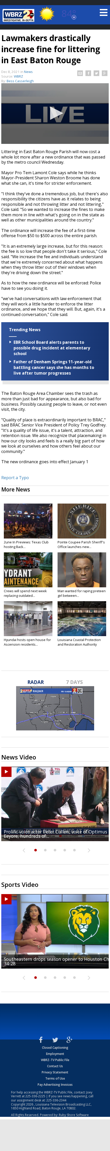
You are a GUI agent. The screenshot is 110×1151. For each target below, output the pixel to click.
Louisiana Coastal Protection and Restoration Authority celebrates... (79, 644)
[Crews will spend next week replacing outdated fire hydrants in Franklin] (28, 569)
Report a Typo (15, 477)
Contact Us (55, 1066)
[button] (55, 113)
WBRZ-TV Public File (55, 1060)
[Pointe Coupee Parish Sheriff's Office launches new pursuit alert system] (82, 521)
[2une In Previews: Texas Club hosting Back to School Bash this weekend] (28, 521)
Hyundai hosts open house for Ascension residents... (27, 642)
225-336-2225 (35, 1096)
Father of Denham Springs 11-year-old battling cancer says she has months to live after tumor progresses (54, 367)
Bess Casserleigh (20, 81)
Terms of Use (55, 1078)
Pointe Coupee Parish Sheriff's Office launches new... (81, 544)
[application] (55, 113)
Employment (55, 1054)
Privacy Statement (55, 1072)
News (28, 71)
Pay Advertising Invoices (55, 1084)
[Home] (19, 15)
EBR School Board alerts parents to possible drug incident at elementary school (52, 347)
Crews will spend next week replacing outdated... (25, 593)
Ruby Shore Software (74, 1115)
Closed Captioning (55, 1047)
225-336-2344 (56, 1100)
